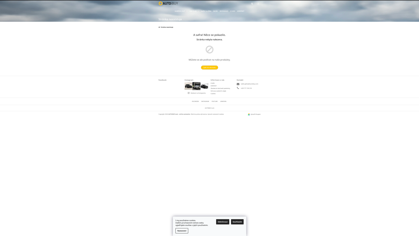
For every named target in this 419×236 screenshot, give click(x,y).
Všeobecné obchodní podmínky (220, 88)
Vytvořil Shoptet (256, 114)
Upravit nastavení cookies (216, 114)
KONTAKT (214, 86)
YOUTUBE (215, 101)
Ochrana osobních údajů (218, 91)
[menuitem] (181, 11)
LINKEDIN (223, 101)
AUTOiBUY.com (209, 108)
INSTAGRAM (205, 101)
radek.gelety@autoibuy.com (249, 84)
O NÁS (213, 83)
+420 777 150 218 (246, 88)
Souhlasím (237, 222)
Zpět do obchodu (209, 67)
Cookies (213, 93)
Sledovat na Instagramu (198, 93)
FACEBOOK (195, 101)
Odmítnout (223, 222)
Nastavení (181, 231)
